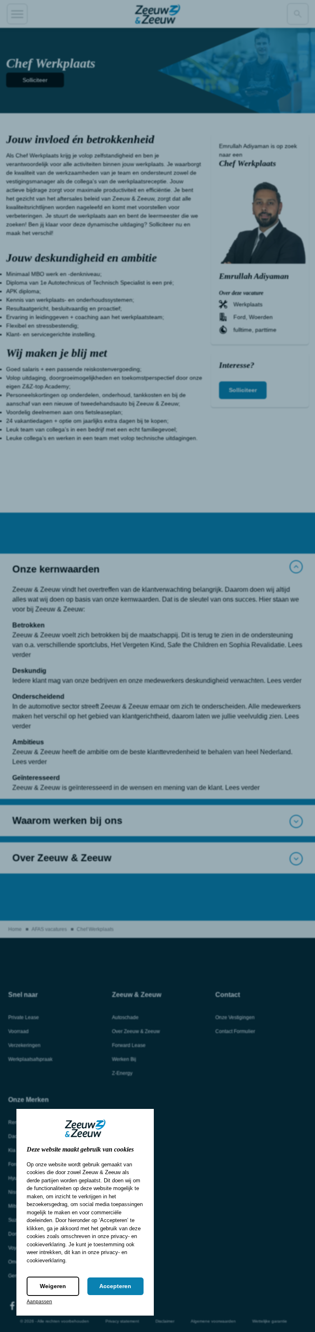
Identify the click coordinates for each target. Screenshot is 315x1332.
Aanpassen (39, 1302)
